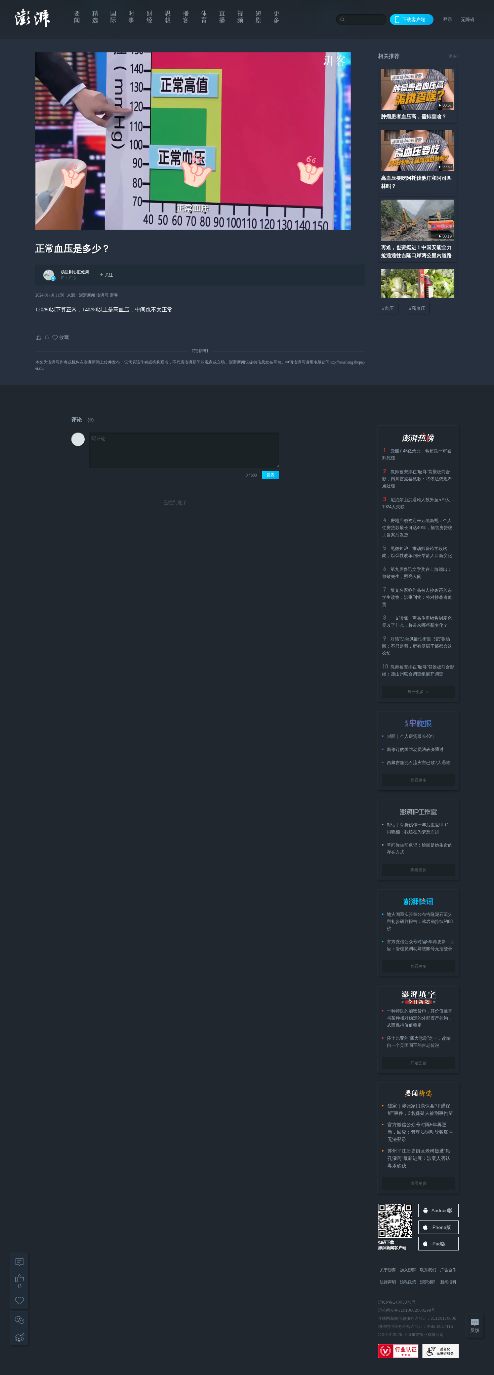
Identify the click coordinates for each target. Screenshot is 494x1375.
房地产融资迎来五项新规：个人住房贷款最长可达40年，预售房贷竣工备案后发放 (417, 527)
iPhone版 (441, 1227)
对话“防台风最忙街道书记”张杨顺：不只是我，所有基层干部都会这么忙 (417, 646)
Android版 (442, 1210)
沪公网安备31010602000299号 (406, 1310)
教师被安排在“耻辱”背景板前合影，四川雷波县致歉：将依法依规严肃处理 (417, 478)
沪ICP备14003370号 (397, 1302)
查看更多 (418, 780)
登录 (447, 19)
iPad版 (438, 1243)
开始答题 (418, 1063)
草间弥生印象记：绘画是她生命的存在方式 (419, 849)
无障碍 (468, 19)
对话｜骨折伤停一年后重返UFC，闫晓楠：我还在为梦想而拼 (419, 828)
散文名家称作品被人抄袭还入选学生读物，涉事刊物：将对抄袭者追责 (417, 597)
